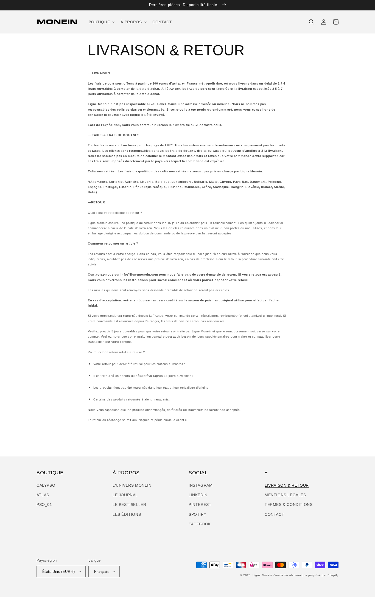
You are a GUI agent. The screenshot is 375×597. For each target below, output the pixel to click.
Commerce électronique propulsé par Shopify (305, 575)
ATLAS (43, 495)
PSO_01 (44, 504)
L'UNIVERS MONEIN (132, 485)
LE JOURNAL (125, 495)
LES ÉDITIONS (127, 514)
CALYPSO (46, 485)
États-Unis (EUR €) (58, 572)
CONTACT (274, 514)
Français (101, 572)
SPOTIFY (197, 514)
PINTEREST (200, 504)
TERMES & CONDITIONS (288, 504)
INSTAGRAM (200, 485)
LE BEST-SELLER (129, 504)
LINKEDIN (198, 495)
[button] (101, 22)
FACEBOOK (200, 524)
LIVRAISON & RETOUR (287, 485)
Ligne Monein (262, 575)
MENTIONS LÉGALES (285, 495)
